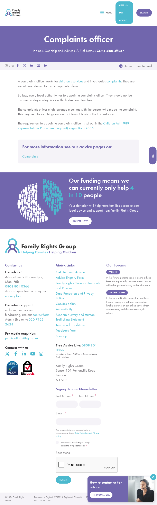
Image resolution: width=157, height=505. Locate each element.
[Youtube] (32, 354)
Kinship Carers (117, 292)
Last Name (87, 396)
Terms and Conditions (70, 325)
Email (61, 413)
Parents (113, 272)
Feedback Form (66, 330)
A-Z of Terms (85, 51)
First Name (64, 396)
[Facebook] (15, 354)
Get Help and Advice (59, 51)
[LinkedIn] (24, 354)
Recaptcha (63, 453)
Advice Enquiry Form (70, 278)
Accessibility (64, 309)
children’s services (71, 81)
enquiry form (13, 296)
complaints (114, 81)
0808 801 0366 (17, 286)
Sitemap (61, 336)
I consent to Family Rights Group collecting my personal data (75, 444)
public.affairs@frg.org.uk (21, 338)
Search (144, 12)
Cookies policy (66, 304)
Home (37, 51)
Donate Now (80, 221)
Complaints (30, 156)
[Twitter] (7, 354)
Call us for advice (123, 13)
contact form (41, 315)
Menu (109, 12)
